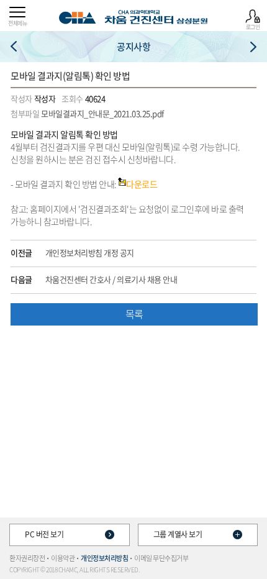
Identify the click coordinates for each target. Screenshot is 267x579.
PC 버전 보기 (44, 534)
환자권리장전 (27, 558)
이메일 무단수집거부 (161, 558)
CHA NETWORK (253, 46)
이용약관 (63, 558)
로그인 (253, 26)
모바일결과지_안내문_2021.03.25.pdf (102, 113)
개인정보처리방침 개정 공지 (89, 252)
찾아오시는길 (14, 46)
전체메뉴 (17, 23)
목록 (134, 313)
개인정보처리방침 (104, 558)
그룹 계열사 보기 (177, 534)
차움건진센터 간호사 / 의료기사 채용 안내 (111, 279)
